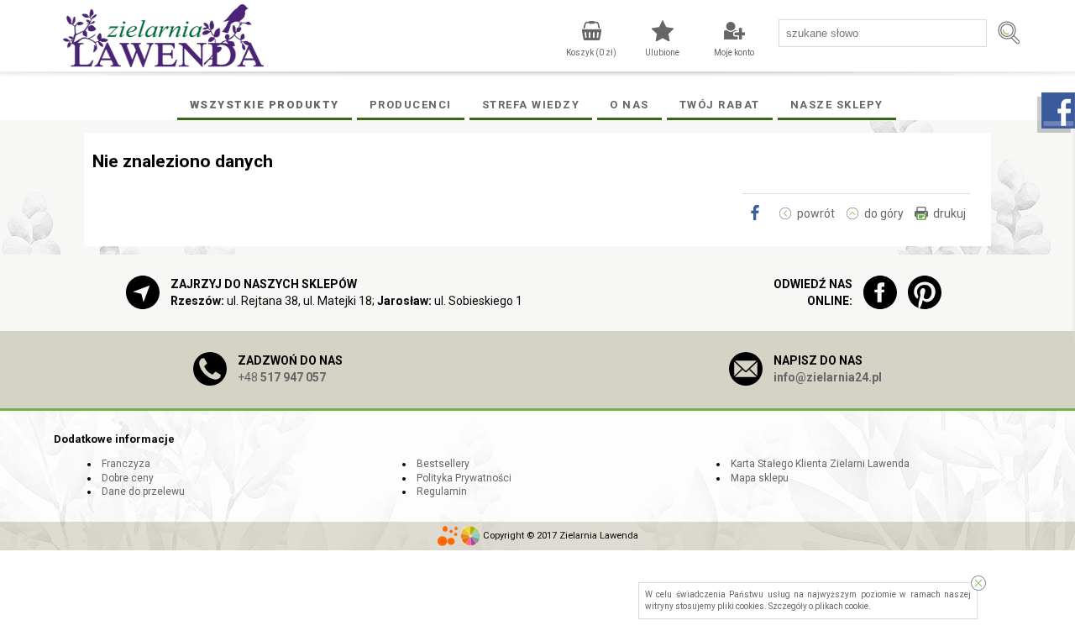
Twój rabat (719, 104)
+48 (282, 377)
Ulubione (662, 52)
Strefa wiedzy (531, 104)
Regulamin (442, 491)
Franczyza (126, 464)
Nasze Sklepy (837, 104)
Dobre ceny (128, 478)
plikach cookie (841, 606)
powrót (816, 213)
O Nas (629, 104)
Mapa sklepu (760, 478)
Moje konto (734, 52)
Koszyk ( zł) (591, 52)
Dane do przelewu (143, 491)
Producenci (411, 104)
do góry (884, 213)
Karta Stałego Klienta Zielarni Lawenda (820, 464)
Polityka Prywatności (464, 478)
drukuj (949, 213)
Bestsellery (443, 464)
